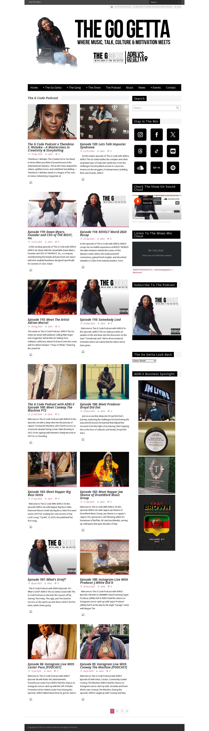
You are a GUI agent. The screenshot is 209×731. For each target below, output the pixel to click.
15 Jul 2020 (36, 671)
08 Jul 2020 (88, 671)
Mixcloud (137, 272)
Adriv (50, 154)
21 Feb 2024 (36, 414)
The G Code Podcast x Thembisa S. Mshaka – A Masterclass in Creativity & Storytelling (51, 147)
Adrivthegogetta (163, 269)
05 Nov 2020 (89, 586)
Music (129, 87)
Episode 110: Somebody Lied (100, 319)
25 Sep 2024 (88, 239)
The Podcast (113, 87)
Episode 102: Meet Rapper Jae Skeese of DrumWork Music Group (101, 495)
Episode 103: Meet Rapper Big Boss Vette (49, 493)
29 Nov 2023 (89, 411)
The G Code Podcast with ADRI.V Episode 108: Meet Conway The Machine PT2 (51, 407)
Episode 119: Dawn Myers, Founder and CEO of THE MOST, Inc (50, 235)
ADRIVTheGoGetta (139, 222)
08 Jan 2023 (36, 583)
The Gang (74, 87)
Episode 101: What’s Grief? (47, 579)
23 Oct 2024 (88, 151)
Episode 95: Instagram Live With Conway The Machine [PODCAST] (103, 665)
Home (34, 87)
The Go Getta (52, 87)
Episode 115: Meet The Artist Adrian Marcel (136, 7)
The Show (93, 87)
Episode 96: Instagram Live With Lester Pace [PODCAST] (51, 665)
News (141, 87)
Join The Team (35, 2)
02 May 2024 (89, 323)
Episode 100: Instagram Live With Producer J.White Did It (104, 581)
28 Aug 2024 (36, 326)
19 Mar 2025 (36, 154)
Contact (171, 87)
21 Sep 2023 (36, 499)
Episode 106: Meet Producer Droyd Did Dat (100, 405)
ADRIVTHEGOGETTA (142, 269)
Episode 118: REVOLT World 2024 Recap (103, 233)
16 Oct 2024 (36, 242)
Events (156, 87)
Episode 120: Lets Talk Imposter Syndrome (103, 145)
